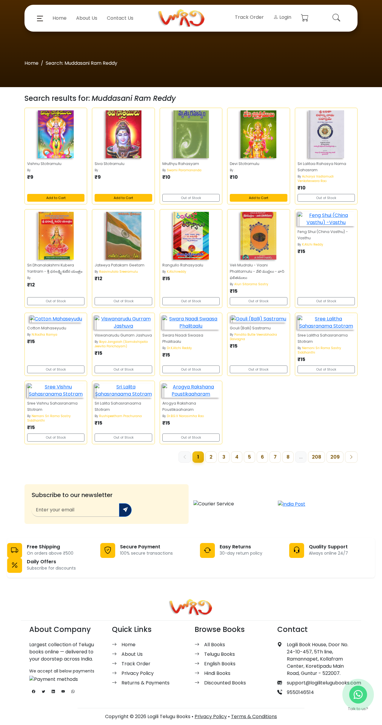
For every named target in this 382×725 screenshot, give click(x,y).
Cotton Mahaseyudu (46, 328)
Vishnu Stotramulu (44, 163)
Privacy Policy (137, 673)
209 (335, 456)
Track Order (249, 17)
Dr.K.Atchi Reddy (179, 348)
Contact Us (120, 18)
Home (60, 18)
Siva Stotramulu (109, 163)
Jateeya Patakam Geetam (119, 265)
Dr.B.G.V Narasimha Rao (185, 416)
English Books (219, 663)
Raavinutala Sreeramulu (118, 271)
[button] (40, 18)
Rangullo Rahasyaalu (182, 265)
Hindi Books (217, 673)
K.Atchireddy (176, 271)
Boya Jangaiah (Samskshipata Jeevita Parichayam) (121, 344)
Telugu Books (219, 654)
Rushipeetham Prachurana (120, 416)
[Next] (351, 457)
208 (316, 456)
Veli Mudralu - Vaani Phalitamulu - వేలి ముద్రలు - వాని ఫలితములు (257, 271)
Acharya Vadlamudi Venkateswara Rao (316, 178)
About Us (86, 18)
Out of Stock (191, 197)
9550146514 (300, 692)
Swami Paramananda (184, 170)
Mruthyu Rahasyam (180, 163)
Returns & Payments (145, 682)
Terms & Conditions (254, 716)
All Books (214, 644)
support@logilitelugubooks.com (324, 682)
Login (284, 17)
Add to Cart (56, 197)
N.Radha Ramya (44, 334)
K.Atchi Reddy (312, 244)
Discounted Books (225, 682)
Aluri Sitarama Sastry (251, 284)
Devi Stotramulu (244, 163)
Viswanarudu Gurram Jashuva (123, 335)
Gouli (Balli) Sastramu (250, 328)
